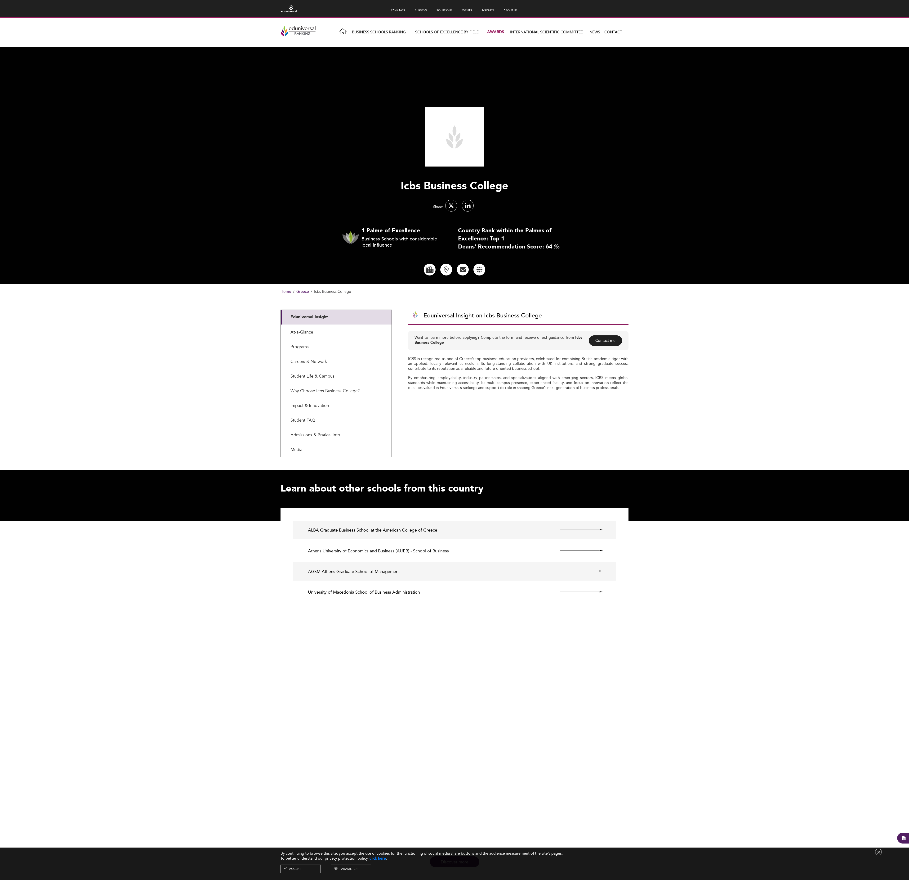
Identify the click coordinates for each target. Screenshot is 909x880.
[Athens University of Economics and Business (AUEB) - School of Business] (577, 550)
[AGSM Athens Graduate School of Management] (577, 571)
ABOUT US (510, 10)
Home (286, 291)
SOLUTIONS (444, 10)
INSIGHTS (487, 10)
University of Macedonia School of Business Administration (364, 592)
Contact (613, 32)
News (594, 32)
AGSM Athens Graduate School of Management (354, 571)
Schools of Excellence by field (447, 32)
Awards (495, 32)
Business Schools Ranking (379, 32)
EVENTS (467, 10)
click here (378, 858)
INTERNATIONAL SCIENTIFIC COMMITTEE (546, 32)
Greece (302, 291)
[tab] (336, 317)
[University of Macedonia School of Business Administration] (577, 591)
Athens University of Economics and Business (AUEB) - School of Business (378, 551)
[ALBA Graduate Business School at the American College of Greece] (577, 529)
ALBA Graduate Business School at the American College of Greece (372, 530)
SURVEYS (421, 10)
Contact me (605, 340)
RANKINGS (398, 10)
